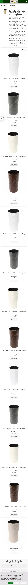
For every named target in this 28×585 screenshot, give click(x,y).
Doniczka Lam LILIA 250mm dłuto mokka (14, 350)
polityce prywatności (16, 579)
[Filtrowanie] (22, 50)
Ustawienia (23, 583)
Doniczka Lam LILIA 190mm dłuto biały (14, 78)
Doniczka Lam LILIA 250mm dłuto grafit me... (14, 273)
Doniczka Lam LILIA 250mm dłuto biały (14, 234)
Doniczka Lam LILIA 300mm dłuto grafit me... (14, 429)
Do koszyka (14, 86)
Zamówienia (14, 571)
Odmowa (16, 583)
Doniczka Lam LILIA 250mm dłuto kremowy (14, 311)
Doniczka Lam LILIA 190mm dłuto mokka (14, 195)
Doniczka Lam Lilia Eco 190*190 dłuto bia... (14, 545)
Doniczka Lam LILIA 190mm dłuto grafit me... (14, 118)
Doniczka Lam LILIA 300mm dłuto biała (14, 389)
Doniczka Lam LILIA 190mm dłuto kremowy (14, 156)
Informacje (13, 566)
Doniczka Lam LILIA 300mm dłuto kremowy (14, 467)
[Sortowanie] (25, 50)
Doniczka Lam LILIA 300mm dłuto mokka (14, 506)
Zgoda (10, 583)
